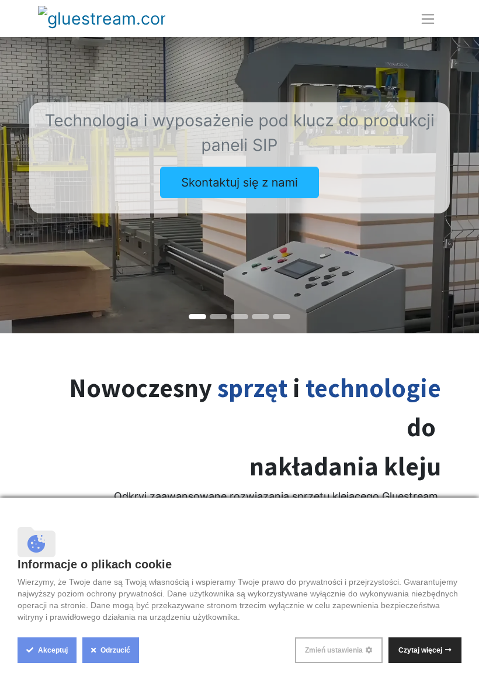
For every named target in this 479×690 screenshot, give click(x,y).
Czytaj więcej (420, 650)
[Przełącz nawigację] (428, 18)
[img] (19, 185)
